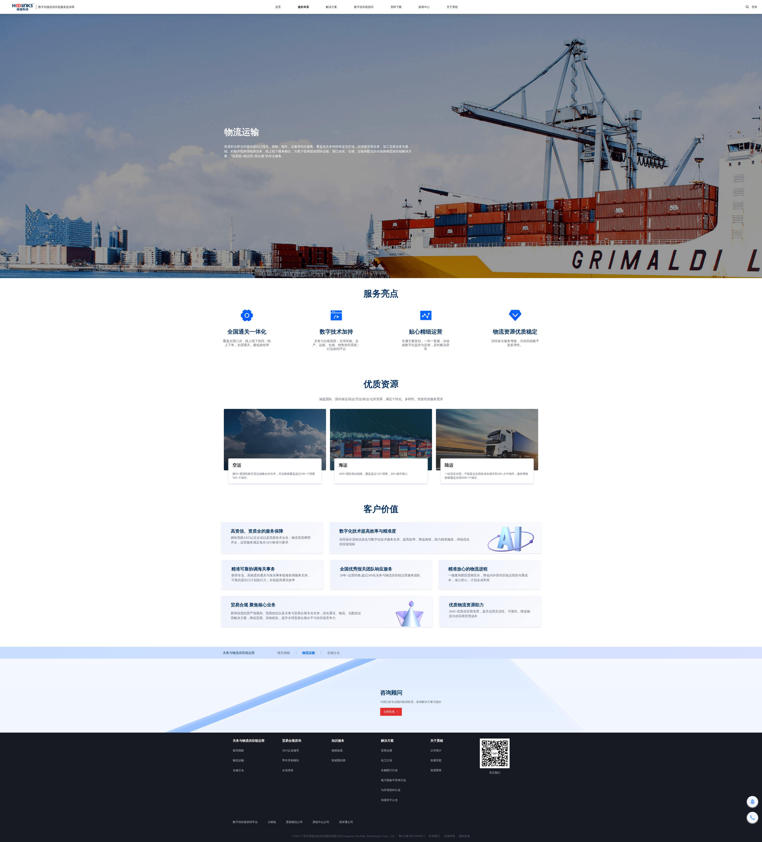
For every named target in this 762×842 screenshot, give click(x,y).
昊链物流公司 (294, 822)
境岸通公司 (346, 822)
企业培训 (287, 770)
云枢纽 (272, 822)
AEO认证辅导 (290, 750)
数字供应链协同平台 (245, 822)
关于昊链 (436, 740)
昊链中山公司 (321, 822)
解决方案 (387, 740)
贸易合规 (386, 750)
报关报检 (283, 652)
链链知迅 (337, 750)
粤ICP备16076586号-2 (412, 836)
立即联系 (389, 711)
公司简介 (436, 750)
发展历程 (436, 760)
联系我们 (434, 836)
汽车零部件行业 (390, 790)
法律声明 (449, 836)
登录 (754, 7)
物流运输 (308, 652)
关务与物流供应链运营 (249, 740)
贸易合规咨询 (291, 740)
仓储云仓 (333, 652)
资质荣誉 (436, 770)
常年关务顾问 (290, 760)
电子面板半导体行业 (393, 780)
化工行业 (386, 760)
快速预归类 (338, 760)
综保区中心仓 (389, 800)
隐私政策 (464, 836)
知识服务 (338, 740)
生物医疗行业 (389, 770)
